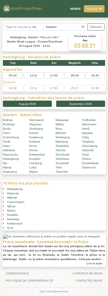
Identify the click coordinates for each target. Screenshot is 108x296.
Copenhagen (15, 201)
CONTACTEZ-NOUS (89, 280)
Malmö (33, 171)
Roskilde (12, 214)
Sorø (10, 227)
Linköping (35, 163)
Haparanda (10, 154)
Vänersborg (89, 145)
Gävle (7, 141)
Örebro (86, 158)
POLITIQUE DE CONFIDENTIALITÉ (29, 280)
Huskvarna (10, 171)
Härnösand (36, 120)
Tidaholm (62, 171)
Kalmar (33, 132)
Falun (6, 132)
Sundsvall (62, 163)
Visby (85, 137)
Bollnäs (8, 120)
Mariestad (62, 120)
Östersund (89, 167)
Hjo (5, 163)
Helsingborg (11, 158)
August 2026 (27, 103)
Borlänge (9, 124)
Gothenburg (11, 137)
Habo (6, 145)
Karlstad (34, 141)
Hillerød (12, 197)
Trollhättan (89, 120)
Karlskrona (36, 137)
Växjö (85, 154)
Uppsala (87, 132)
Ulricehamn (89, 124)
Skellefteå (62, 145)
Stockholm (62, 154)
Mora (59, 128)
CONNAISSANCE (17, 273)
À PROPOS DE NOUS (87, 273)
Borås (7, 128)
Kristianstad (37, 154)
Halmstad (9, 150)
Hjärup (7, 167)
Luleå (33, 167)
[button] (94, 9)
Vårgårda (88, 141)
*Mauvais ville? (49, 37)
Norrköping (63, 137)
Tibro (59, 167)
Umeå (86, 128)
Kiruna (33, 150)
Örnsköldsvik (90, 163)
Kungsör (34, 158)
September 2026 (80, 103)
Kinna (33, 145)
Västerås (88, 150)
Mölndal (61, 132)
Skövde (61, 150)
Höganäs (35, 124)
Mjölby (60, 124)
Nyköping (62, 141)
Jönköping (36, 128)
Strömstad (62, 158)
